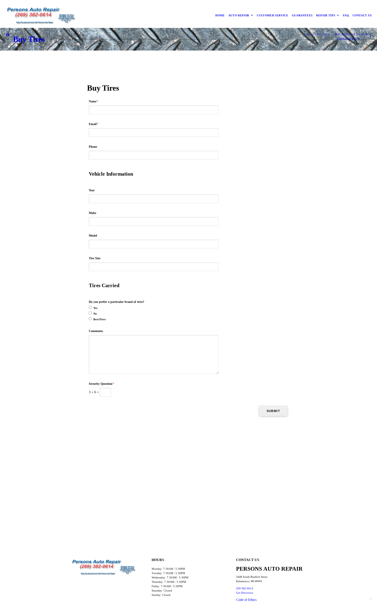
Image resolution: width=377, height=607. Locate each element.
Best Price (99, 319)
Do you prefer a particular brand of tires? (116, 302)
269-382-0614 (244, 588)
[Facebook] (7, 34)
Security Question (101, 383)
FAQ (346, 15)
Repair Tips (325, 15)
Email (93, 124)
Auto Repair (238, 15)
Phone (93, 146)
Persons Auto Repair (354, 34)
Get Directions (244, 592)
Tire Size (94, 258)
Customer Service (272, 15)
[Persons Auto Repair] (41, 15)
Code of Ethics (246, 600)
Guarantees (302, 15)
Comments (96, 331)
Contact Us (362, 15)
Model (93, 235)
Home (220, 15)
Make (92, 213)
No (95, 313)
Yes (95, 308)
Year (92, 190)
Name (93, 101)
